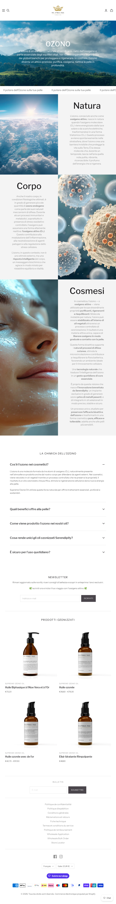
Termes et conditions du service (58, 825)
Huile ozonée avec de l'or (19, 756)
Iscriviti (88, 598)
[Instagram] (61, 856)
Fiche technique (58, 821)
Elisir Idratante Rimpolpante (75, 756)
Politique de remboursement (58, 830)
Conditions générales (58, 812)
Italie (64, 866)
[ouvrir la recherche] (8, 10)
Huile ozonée (66, 687)
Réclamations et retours (58, 817)
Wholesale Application (58, 834)
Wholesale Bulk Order (58, 838)
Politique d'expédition (58, 808)
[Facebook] (55, 856)
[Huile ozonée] (85, 654)
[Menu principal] (3, 10)
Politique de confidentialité (58, 804)
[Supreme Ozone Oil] (58, 10)
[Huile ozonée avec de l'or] (31, 724)
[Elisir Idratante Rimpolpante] (85, 724)
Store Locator (58, 842)
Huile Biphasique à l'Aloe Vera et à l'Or (27, 687)
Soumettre (77, 790)
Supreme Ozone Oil (15, 683)
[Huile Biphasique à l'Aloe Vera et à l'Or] (31, 654)
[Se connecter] (106, 10)
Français (47, 866)
